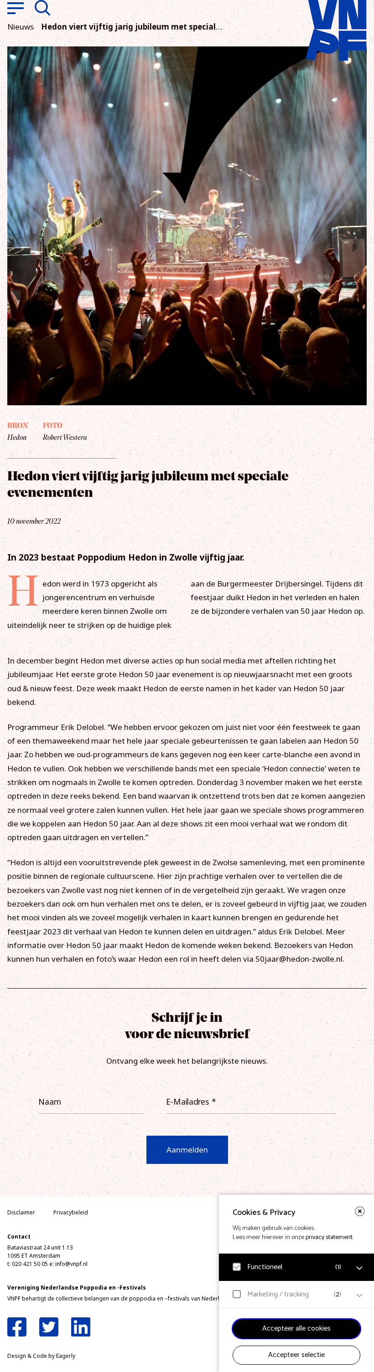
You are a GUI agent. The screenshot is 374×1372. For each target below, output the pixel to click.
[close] (360, 1211)
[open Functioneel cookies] (359, 1268)
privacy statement (329, 1237)
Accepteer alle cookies (296, 1328)
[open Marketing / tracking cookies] (359, 1295)
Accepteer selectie (296, 1355)
